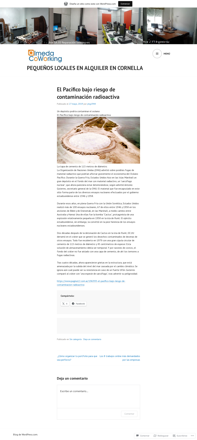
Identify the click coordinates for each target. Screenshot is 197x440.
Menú (167, 53)
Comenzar (125, 4)
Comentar (129, 413)
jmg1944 (91, 103)
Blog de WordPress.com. (25, 434)
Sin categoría (76, 339)
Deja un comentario (92, 339)
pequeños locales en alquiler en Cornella (85, 67)
